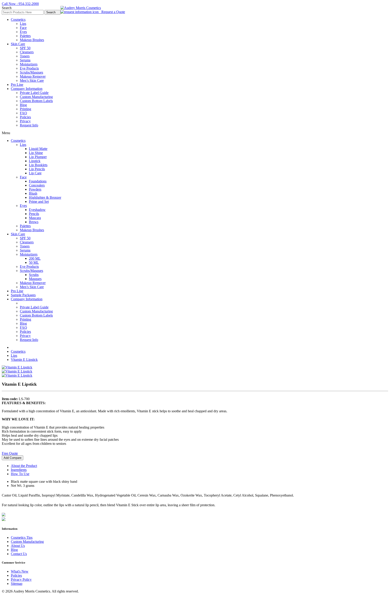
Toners (25, 56)
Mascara (35, 218)
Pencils (34, 214)
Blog (23, 105)
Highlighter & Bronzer (45, 197)
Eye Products (29, 68)
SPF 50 (25, 48)
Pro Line (17, 84)
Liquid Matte (38, 149)
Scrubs (34, 275)
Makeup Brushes (32, 40)
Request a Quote (112, 12)
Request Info (29, 125)
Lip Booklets (38, 165)
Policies (25, 117)
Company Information (26, 89)
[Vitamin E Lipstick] (17, 367)
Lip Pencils (37, 169)
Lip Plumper (38, 157)
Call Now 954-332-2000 (20, 4)
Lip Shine (36, 153)
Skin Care (18, 44)
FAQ (23, 113)
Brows (33, 222)
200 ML (35, 258)
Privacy (25, 121)
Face (23, 28)
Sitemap (16, 583)
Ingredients (19, 470)
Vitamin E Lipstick (24, 359)
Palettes (25, 36)
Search (51, 12)
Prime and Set (39, 201)
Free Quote (10, 453)
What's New (19, 571)
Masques (35, 279)
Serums (25, 60)
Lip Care (35, 173)
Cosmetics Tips (21, 537)
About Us (18, 546)
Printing (25, 109)
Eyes (23, 32)
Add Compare (12, 457)
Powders (35, 189)
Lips (23, 24)
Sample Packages (23, 295)
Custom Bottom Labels (36, 101)
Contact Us (19, 554)
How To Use (20, 474)
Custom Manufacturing (36, 97)
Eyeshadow (37, 210)
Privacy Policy (21, 579)
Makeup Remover (33, 76)
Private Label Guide (34, 93)
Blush (33, 193)
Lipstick (34, 161)
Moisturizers (28, 64)
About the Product (24, 466)
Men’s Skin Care (32, 80)
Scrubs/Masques (31, 72)
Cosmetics (18, 19)
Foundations (37, 181)
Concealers (37, 185)
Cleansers (27, 52)
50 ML (34, 262)
